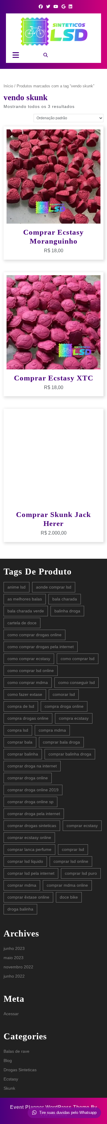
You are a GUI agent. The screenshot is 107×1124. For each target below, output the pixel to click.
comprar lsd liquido (25, 861)
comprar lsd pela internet (30, 873)
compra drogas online (27, 718)
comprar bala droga (61, 742)
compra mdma (52, 730)
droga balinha (20, 909)
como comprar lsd (78, 658)
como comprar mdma (27, 682)
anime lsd (16, 587)
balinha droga (67, 611)
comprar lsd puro (81, 873)
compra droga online (64, 706)
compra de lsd (20, 706)
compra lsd (17, 730)
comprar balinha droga (69, 754)
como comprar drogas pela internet (40, 646)
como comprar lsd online (30, 670)
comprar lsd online (71, 861)
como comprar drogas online (34, 634)
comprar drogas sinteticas (31, 825)
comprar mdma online (67, 885)
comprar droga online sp (30, 801)
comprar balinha (22, 754)
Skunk (9, 1088)
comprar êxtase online (28, 897)
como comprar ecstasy (28, 658)
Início (8, 86)
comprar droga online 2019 (33, 789)
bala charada (64, 599)
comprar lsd (73, 849)
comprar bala (19, 742)
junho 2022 (14, 976)
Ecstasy (11, 1079)
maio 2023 (13, 957)
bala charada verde (25, 611)
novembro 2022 (18, 966)
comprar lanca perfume (29, 849)
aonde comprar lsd (53, 587)
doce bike (69, 897)
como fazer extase (24, 694)
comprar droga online (27, 777)
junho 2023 (14, 948)
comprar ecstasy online (29, 837)
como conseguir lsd (76, 682)
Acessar (11, 1013)
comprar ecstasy (82, 825)
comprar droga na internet (32, 766)
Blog (8, 1060)
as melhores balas (24, 599)
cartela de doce (22, 622)
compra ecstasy (74, 718)
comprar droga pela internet (33, 813)
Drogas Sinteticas (20, 1069)
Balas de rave (16, 1051)
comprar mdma (21, 885)
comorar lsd (64, 694)
